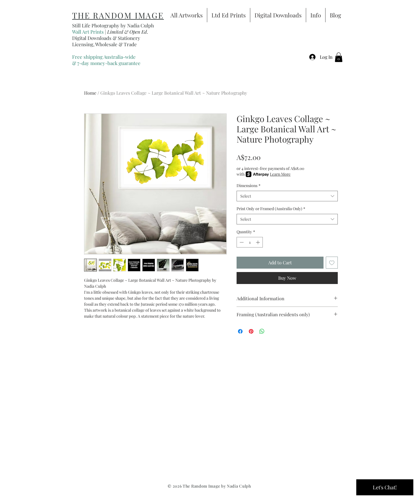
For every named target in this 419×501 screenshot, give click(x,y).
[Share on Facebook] (240, 331)
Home (90, 93)
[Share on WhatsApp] (262, 331)
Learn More (280, 174)
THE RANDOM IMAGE (118, 15)
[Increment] (258, 242)
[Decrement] (241, 242)
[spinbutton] (250, 242)
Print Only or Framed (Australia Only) (271, 208)
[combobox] (287, 196)
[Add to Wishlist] (332, 263)
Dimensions (249, 185)
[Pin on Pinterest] (251, 331)
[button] (339, 57)
